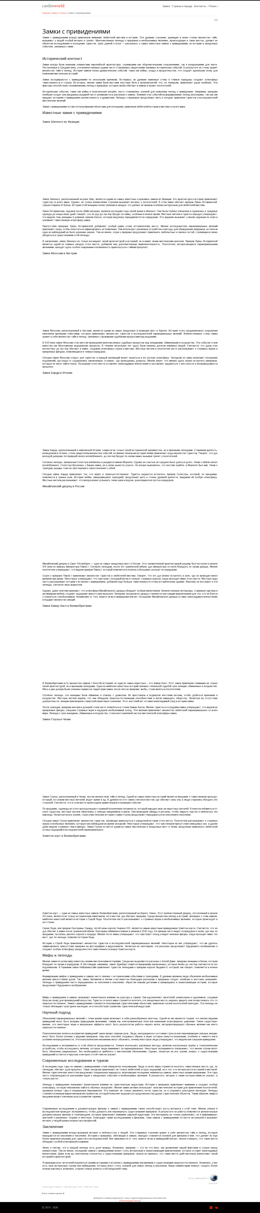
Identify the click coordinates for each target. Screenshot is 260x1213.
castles (53, 5)
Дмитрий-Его (203, 1178)
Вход (137, 1200)
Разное (63, 13)
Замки (55, 13)
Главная (46, 13)
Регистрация (127, 1200)
